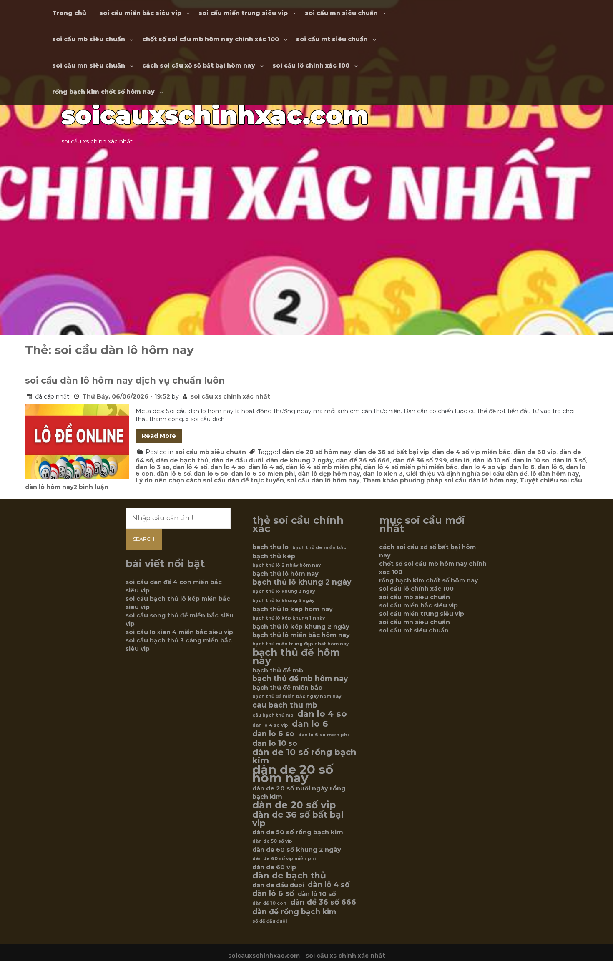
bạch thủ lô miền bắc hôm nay (301, 635)
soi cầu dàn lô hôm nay (323, 480)
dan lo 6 (522, 467)
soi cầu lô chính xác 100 (310, 65)
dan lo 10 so (530, 460)
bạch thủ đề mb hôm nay (300, 679)
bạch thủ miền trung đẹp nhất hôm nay (300, 644)
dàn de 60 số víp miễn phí (284, 858)
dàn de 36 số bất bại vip (391, 452)
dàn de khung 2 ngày (299, 460)
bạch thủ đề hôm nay (296, 656)
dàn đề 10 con (269, 903)
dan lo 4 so (227, 467)
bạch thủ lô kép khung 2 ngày (300, 626)
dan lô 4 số (190, 467)
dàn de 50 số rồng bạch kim (297, 832)
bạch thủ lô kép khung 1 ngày (288, 618)
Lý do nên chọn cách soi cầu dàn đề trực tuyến (210, 480)
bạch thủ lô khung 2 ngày (301, 582)
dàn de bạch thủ (182, 460)
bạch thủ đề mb (277, 670)
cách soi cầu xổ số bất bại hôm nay (198, 65)
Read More (159, 435)
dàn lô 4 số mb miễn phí (323, 467)
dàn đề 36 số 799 (420, 460)
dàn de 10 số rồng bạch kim (304, 756)
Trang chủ (69, 13)
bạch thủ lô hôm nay (285, 573)
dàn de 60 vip (534, 452)
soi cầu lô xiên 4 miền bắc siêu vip (179, 632)
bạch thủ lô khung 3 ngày (283, 591)
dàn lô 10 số (490, 460)
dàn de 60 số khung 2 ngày (296, 849)
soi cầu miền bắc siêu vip (140, 13)
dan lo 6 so (210, 473)
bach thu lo (270, 547)
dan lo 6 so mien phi (263, 473)
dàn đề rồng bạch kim (294, 912)
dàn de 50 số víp (272, 841)
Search (143, 539)
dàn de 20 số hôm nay (316, 452)
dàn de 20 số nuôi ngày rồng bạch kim (299, 792)
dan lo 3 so (153, 467)
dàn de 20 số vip (294, 805)
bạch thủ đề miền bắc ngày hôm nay (296, 696)
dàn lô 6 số (173, 473)
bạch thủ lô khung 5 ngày (283, 600)
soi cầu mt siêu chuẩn (332, 39)
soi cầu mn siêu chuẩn (341, 13)
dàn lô (460, 460)
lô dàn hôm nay (554, 473)
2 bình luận (90, 487)
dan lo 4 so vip (483, 467)
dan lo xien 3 (383, 473)
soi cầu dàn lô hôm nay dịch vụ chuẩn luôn (125, 380)
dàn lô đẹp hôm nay (329, 473)
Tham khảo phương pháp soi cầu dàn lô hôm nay (439, 480)
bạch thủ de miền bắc (319, 547)
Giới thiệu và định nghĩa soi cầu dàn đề (467, 473)
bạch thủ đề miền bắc (287, 687)
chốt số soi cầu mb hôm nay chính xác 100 (210, 39)
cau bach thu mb (284, 705)
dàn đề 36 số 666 (363, 460)
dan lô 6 (550, 467)
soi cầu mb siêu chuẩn (88, 39)
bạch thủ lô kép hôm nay (292, 609)
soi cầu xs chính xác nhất (230, 396)
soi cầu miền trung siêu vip (243, 13)
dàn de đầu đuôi (237, 460)
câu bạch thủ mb (273, 715)
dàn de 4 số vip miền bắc (471, 452)
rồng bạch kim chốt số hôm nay (103, 91)
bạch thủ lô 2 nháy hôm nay (286, 565)
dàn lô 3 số (569, 460)
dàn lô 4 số (265, 467)
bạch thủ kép (273, 556)
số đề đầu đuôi (269, 921)
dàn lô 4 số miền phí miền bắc (410, 467)
